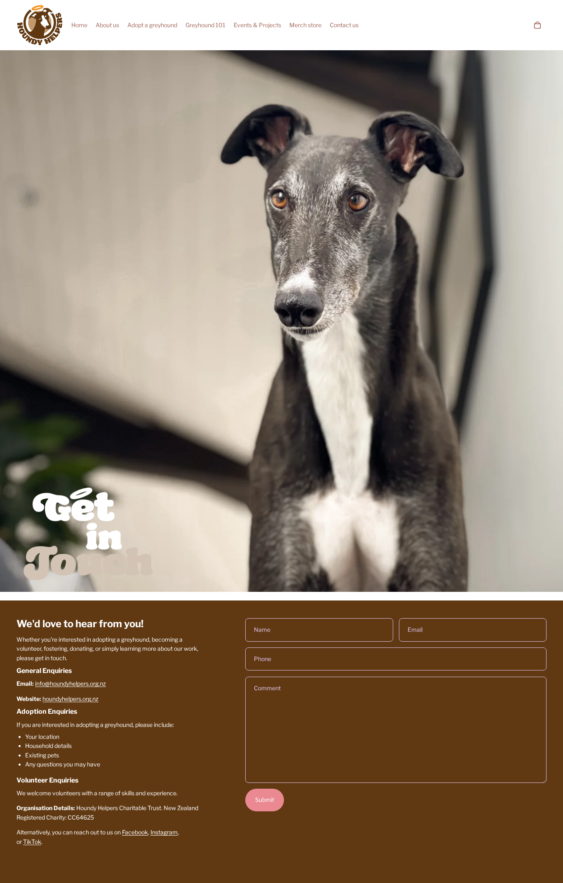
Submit (264, 799)
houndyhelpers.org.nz (70, 698)
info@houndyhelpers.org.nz (70, 683)
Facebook (135, 832)
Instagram (164, 832)
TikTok (32, 841)
